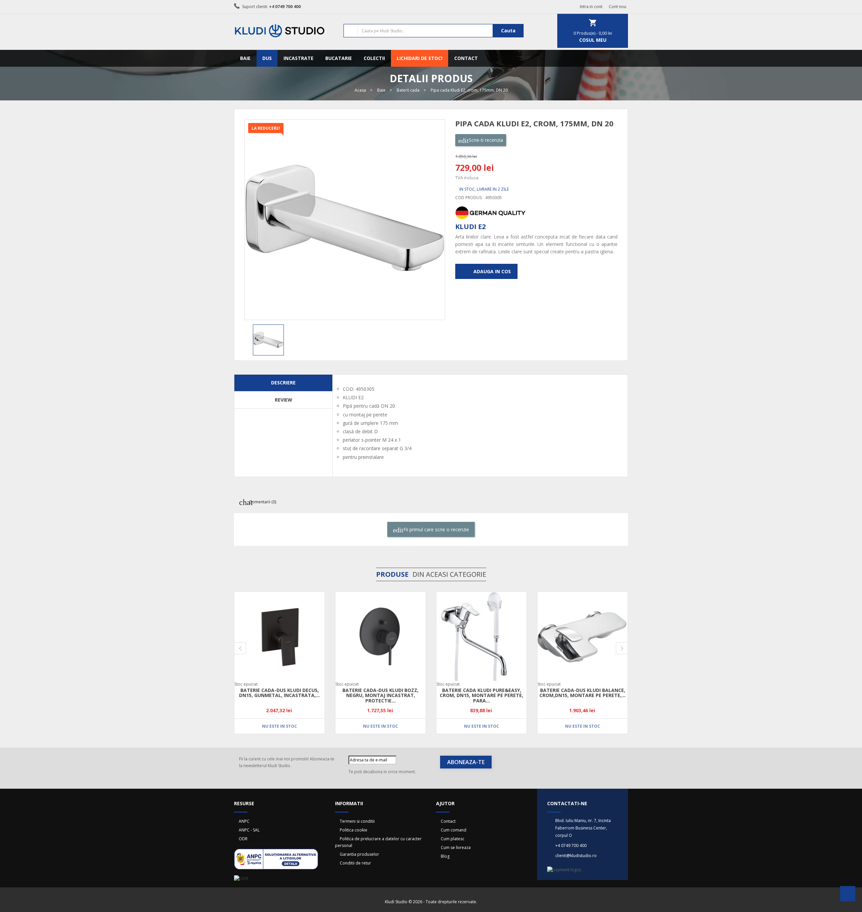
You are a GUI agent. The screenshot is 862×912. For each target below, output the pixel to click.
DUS (267, 58)
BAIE (245, 58)
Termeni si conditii (357, 821)
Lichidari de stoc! (419, 58)
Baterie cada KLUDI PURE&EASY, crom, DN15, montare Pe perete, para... (481, 695)
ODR (243, 839)
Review (283, 400)
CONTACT (466, 58)
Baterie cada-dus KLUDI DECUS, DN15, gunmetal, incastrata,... (279, 692)
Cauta (508, 30)
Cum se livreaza (456, 847)
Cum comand (453, 830)
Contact (448, 821)
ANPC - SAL (249, 830)
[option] (274, 339)
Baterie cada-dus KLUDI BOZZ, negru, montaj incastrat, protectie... (380, 695)
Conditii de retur (355, 863)
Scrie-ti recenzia (485, 140)
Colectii (374, 58)
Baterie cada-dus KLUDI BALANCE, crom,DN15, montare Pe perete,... (582, 692)
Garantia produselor (359, 854)
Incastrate (298, 58)
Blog (445, 856)
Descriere (283, 382)
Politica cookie (353, 830)
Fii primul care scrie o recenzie (435, 529)
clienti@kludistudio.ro (576, 855)
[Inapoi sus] (847, 895)
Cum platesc (452, 839)
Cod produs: (469, 197)
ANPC (244, 821)
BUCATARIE (338, 58)
